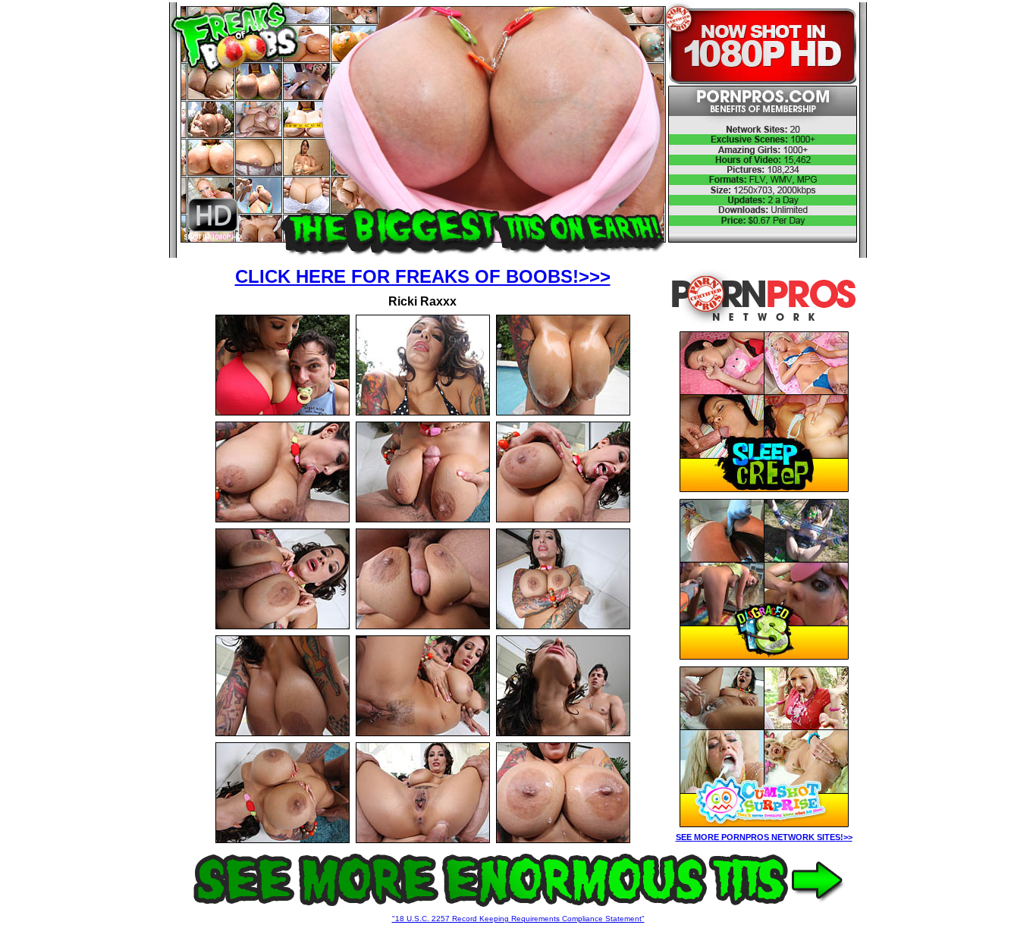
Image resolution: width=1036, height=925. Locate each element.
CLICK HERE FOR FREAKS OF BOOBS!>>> (423, 276)
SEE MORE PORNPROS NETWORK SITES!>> (764, 837)
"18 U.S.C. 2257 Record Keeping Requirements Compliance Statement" (518, 918)
